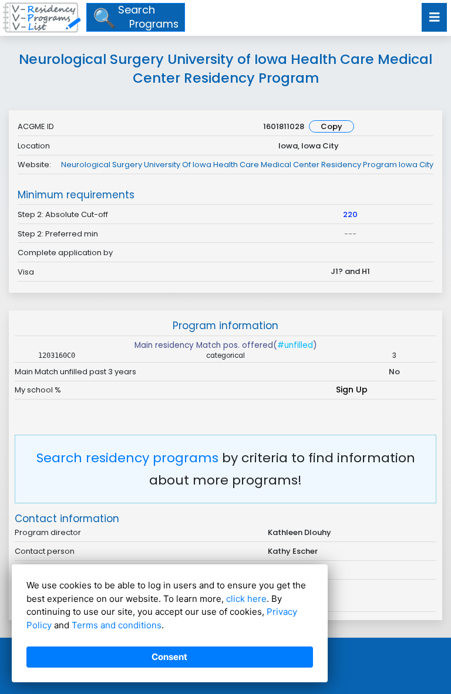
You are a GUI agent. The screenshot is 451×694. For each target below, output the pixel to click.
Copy (331, 126)
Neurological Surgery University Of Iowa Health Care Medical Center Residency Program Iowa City (247, 164)
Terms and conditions (116, 625)
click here (246, 598)
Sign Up (352, 389)
